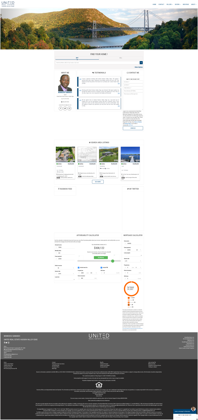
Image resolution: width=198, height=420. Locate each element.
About (193, 4)
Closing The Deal (104, 367)
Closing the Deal (55, 365)
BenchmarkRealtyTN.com (188, 338)
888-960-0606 (124, 398)
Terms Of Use (99, 396)
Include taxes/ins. (84, 267)
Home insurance (81, 275)
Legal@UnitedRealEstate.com (148, 410)
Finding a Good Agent (8, 363)
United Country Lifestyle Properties (186, 348)
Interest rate (57, 271)
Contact (161, 4)
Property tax (80, 270)
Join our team (151, 362)
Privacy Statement (99, 394)
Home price (126, 241)
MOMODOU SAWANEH (65, 92)
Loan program (127, 252)
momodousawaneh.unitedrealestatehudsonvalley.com (132, 328)
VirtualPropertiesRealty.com (188, 342)
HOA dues (103, 270)
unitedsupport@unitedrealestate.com (119, 405)
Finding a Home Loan (8, 365)
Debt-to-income (58, 265)
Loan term (57, 277)
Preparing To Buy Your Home (58, 363)
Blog (101, 362)
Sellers (169, 4)
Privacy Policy (128, 123)
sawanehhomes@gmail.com (65, 105)
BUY (77, 58)
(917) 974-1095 (65, 98)
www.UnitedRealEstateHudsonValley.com (14, 349)
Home (154, 4)
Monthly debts (58, 250)
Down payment (58, 256)
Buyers (177, 4)
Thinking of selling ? (152, 367)
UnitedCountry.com (190, 345)
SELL (120, 58)
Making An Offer (151, 363)
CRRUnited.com (190, 340)
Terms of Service (138, 122)
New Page (186, 4)
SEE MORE (98, 182)
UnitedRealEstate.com (189, 337)
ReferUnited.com (190, 343)
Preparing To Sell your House (154, 365)
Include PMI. (105, 267)
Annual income (58, 245)
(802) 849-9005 (65, 101)
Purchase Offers (55, 367)
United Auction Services (189, 346)
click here (131, 125)
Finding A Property (104, 363)
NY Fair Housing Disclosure (10, 368)
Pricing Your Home (8, 367)
